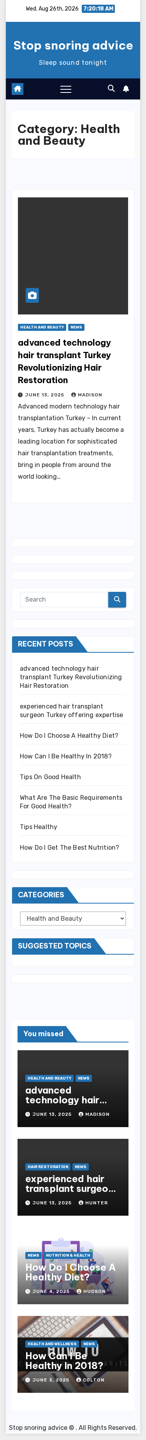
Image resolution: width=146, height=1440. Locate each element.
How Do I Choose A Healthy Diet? (69, 735)
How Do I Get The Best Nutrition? (69, 847)
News (76, 327)
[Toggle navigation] (65, 89)
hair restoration (48, 1167)
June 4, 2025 (52, 1291)
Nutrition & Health (68, 1255)
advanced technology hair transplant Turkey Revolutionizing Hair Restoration (71, 677)
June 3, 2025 (52, 1380)
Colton (94, 1380)
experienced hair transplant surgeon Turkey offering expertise (69, 1193)
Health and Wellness (52, 1344)
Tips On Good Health (50, 777)
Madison (90, 395)
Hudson (94, 1291)
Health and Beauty (42, 327)
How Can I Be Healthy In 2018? (66, 756)
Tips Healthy (38, 827)
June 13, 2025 (45, 395)
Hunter (96, 1203)
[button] (111, 88)
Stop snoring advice (73, 45)
